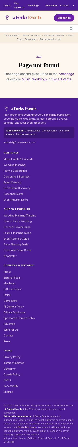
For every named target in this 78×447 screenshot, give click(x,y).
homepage (66, 74)
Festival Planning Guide (17, 232)
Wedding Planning (14, 164)
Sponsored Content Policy (19, 318)
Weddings (33, 5)
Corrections (11, 300)
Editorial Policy (12, 289)
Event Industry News (16, 199)
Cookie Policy (12, 374)
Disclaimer (10, 368)
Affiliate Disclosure (15, 312)
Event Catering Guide (16, 238)
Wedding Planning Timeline (20, 215)
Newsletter (52, 5)
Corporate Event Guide (17, 250)
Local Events (61, 79)
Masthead (9, 283)
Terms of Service (14, 362)
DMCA (7, 380)
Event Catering (12, 182)
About (7, 271)
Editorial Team (12, 277)
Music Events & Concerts (18, 159)
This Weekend (19, 5)
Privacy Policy (12, 357)
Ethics (7, 294)
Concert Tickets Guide (17, 227)
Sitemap (8, 391)
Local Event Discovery (17, 188)
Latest (7, 5)
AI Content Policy (14, 306)
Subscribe (64, 17)
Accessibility (11, 385)
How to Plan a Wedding (18, 221)
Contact (64, 5)
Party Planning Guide (16, 244)
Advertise (9, 323)
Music (26, 79)
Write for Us (11, 329)
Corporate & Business (17, 176)
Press (7, 341)
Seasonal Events (13, 193)
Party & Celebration (15, 170)
